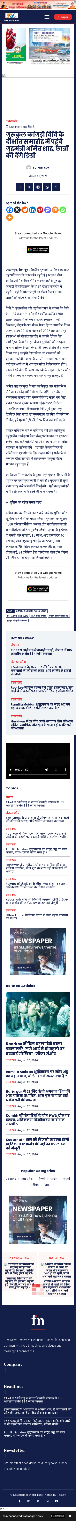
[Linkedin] (32, 209)
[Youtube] (56, 1501)
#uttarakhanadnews (17, 616)
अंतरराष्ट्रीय (18, 662)
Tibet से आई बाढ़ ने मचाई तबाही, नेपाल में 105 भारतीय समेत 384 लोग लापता (41, 652)
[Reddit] (24, 209)
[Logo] (38, 1320)
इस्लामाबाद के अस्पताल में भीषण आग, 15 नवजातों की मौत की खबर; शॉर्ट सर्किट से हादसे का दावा (41, 670)
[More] (9, 217)
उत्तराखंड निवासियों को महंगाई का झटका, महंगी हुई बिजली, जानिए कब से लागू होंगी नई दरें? (19, 1283)
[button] (10, 46)
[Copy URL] (56, 187)
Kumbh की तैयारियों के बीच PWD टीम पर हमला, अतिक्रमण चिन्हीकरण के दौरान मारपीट (36, 885)
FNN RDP (43, 167)
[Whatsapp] (62, 209)
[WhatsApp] (47, 187)
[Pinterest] (40, 209)
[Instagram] (29, 1501)
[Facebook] (20, 187)
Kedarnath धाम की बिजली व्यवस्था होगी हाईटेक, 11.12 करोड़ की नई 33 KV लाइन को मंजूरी (37, 901)
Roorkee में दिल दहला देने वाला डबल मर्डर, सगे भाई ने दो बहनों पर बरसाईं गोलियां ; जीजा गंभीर (42, 689)
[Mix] (55, 209)
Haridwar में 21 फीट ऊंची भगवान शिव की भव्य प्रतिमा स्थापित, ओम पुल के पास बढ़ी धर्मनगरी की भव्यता (42, 724)
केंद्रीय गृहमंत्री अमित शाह (58, 616)
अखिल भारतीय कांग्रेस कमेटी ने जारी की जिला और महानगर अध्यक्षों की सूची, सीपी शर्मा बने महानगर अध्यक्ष (57, 1287)
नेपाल (15, 645)
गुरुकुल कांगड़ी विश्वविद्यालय (17, 620)
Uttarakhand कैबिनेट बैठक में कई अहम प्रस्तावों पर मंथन (37, 917)
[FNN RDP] (29, 167)
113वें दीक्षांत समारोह (38, 616)
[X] (29, 187)
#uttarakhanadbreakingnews (31, 611)
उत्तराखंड (12, 121)
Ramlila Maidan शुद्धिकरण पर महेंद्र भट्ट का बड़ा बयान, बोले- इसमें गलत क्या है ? (40, 706)
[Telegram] (38, 187)
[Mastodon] (47, 209)
